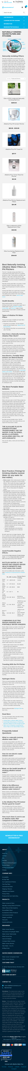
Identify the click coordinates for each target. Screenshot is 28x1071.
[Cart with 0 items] (26, 7)
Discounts (4, 919)
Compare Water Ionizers (12, 20)
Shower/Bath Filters (7, 910)
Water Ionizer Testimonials (9, 934)
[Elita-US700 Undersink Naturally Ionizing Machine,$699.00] (14, 89)
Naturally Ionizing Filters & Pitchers (11, 905)
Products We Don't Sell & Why (10, 896)
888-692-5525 (8, 2)
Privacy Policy (5, 893)
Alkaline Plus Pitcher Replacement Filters (14, 200)
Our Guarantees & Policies (9, 882)
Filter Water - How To (7, 946)
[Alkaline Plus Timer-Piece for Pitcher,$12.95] (14, 165)
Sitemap (4, 860)
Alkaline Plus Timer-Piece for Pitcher (14, 175)
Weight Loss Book (7, 917)
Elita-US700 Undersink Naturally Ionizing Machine (14, 99)
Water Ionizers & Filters (8, 903)
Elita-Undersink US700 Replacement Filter (14, 226)
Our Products (8, 17)
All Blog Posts (5, 948)
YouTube (4, 1066)
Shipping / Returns (7, 889)
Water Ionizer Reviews (8, 943)
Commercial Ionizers (7, 915)
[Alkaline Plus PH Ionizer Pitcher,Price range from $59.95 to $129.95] (14, 114)
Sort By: (9, 78)
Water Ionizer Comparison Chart (10, 957)
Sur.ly (8, 1058)
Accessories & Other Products (10, 912)
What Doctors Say (7, 936)
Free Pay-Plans (6, 884)
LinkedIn (17, 1066)
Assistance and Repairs (8, 891)
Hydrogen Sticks (18, 708)
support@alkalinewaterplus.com (12, 985)
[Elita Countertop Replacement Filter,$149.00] (14, 242)
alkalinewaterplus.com (6, 1055)
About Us (4, 853)
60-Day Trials (5, 879)
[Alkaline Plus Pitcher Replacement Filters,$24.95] (14, 191)
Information (8, 23)
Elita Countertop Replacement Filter (14, 251)
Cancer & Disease (6, 938)
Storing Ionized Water (8, 867)
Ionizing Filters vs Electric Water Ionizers (12, 720)
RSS (3, 858)
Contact (4, 855)
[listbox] (18, 79)
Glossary (4, 870)
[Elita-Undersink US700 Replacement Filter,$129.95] (14, 216)
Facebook (23, 1066)
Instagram (14, 1069)
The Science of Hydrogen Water (10, 931)
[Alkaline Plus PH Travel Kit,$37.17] (14, 140)
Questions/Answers (7, 922)
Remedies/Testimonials (11, 27)
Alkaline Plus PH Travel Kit (14, 149)
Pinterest (10, 1066)
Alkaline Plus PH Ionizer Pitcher (14, 124)
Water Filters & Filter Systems (10, 908)
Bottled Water (6, 865)
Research (13, 308)
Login (23, 7)
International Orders (7, 886)
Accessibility (5, 877)
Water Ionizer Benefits (8, 929)
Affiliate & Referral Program (9, 863)
